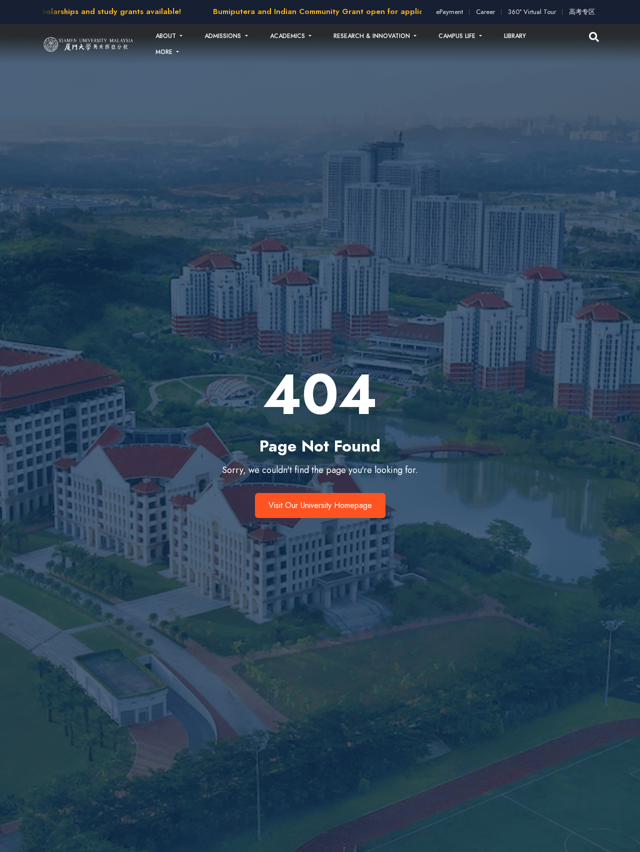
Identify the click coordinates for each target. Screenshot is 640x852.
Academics (288, 36)
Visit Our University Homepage (320, 505)
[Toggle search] (594, 37)
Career (485, 11)
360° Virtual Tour (532, 11)
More (165, 52)
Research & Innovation (373, 36)
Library (515, 36)
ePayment (449, 11)
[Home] (88, 44)
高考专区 (582, 11)
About (167, 36)
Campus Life (458, 36)
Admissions (223, 36)
